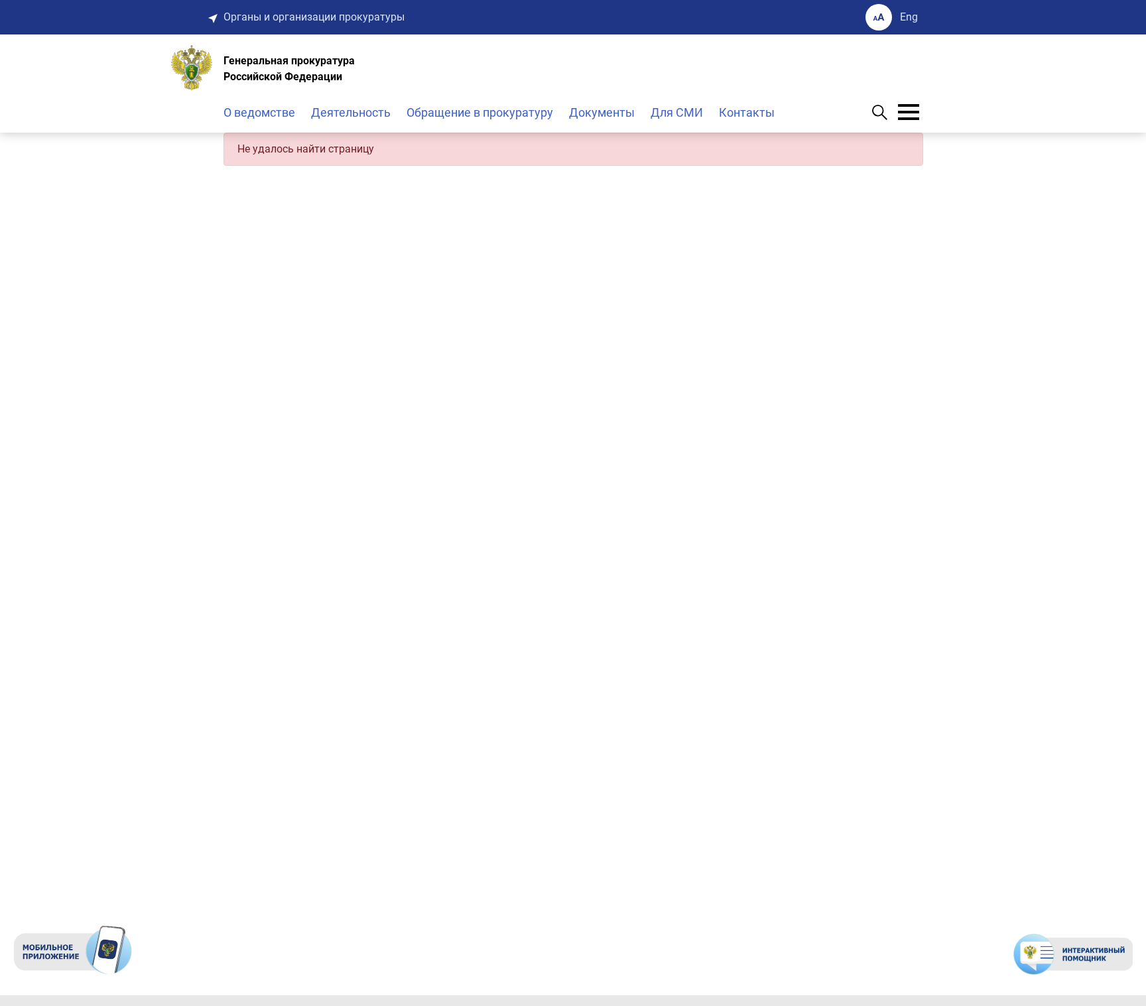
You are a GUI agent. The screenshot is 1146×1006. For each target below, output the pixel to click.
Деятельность (351, 112)
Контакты (747, 112)
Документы (602, 112)
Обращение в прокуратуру (480, 112)
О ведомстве (259, 112)
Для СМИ (677, 112)
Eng (909, 17)
